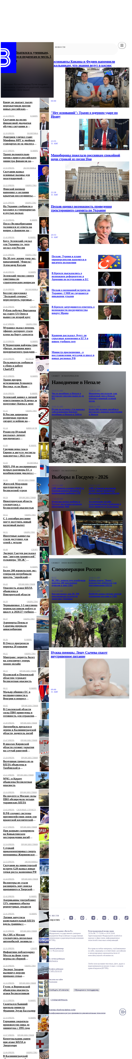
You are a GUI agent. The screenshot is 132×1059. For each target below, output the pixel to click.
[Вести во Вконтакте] (104, 917)
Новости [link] (60, 47)
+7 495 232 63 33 (55, 971)
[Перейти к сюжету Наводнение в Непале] (87, 441)
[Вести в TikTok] (126, 917)
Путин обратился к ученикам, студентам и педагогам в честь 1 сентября (27, 56)
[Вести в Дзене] (71, 917)
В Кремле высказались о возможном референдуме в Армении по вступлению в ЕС (70, 276)
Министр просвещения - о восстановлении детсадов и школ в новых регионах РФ (73, 355)
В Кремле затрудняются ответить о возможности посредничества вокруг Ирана (73, 309)
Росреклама (52, 982)
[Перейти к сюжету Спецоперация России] (87, 625)
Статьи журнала (59, 1000)
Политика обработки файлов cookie (61, 1010)
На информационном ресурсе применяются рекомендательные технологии (76, 1013)
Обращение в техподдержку (86, 990)
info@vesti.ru (53, 961)
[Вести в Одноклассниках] (115, 917)
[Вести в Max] (82, 917)
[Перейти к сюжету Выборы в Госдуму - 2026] (87, 533)
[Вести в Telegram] (93, 917)
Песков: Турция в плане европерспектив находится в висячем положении (69, 259)
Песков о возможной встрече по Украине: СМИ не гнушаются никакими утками (71, 293)
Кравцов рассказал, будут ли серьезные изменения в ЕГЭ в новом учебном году (70, 338)
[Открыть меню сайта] (122, 45)
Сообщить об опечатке (59, 990)
